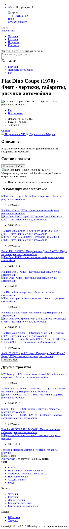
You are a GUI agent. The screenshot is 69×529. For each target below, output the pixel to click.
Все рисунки (15, 113)
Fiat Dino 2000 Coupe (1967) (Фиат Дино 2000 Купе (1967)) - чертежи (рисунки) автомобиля (30, 232)
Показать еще (10, 359)
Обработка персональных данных (27, 473)
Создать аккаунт (17, 21)
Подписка (13, 42)
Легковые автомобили (20, 69)
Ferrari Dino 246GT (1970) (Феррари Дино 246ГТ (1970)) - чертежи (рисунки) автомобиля (34, 253)
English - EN (22, 15)
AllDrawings (8, 30)
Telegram (13, 520)
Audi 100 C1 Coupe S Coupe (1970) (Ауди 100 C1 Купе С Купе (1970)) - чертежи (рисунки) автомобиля (33, 355)
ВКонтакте (14, 517)
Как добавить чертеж (20, 503)
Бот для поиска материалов (23, 506)
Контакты (13, 45)
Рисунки (13, 39)
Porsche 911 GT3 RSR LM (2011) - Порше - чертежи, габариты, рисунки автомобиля (30, 431)
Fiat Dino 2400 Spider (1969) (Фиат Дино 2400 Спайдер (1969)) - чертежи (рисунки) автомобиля (32, 334)
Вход (11, 18)
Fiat (10, 72)
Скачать (5, 130)
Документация (16, 500)
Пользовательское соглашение (25, 470)
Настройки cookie (18, 476)
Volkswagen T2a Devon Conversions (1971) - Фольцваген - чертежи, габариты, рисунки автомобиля (33, 390)
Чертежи (13, 36)
